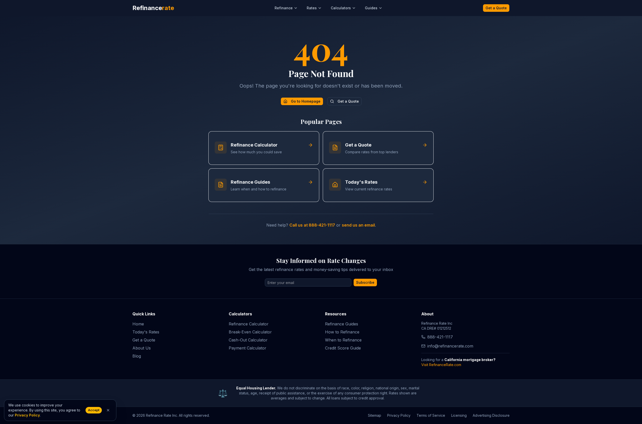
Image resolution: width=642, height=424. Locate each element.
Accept (93, 410)
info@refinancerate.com (450, 345)
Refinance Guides (341, 323)
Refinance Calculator (249, 323)
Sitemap (374, 415)
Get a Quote (496, 8)
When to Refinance (343, 339)
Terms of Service (431, 415)
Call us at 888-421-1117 (312, 225)
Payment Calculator (247, 347)
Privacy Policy (399, 415)
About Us (141, 347)
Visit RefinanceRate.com (441, 365)
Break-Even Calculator (250, 331)
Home (138, 323)
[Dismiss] (108, 410)
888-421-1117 (440, 336)
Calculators (341, 8)
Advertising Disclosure (491, 415)
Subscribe (365, 282)
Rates (312, 8)
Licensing (459, 415)
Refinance (284, 8)
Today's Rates (145, 331)
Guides (371, 8)
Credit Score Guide (343, 347)
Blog (136, 356)
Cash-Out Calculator (248, 339)
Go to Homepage (305, 101)
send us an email (358, 225)
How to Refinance (342, 331)
